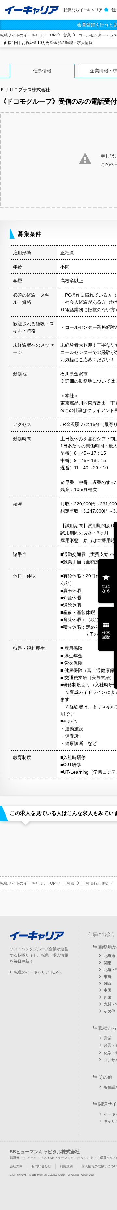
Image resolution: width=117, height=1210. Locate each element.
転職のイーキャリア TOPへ (38, 972)
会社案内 (16, 1166)
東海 (107, 976)
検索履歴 (106, 634)
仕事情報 (42, 70)
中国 (107, 990)
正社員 (69, 883)
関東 (107, 963)
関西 (107, 983)
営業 (67, 35)
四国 (107, 997)
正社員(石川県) (95, 883)
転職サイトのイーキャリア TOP (28, 35)
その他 (109, 1011)
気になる (106, 588)
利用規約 (66, 1166)
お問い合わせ (41, 1166)
